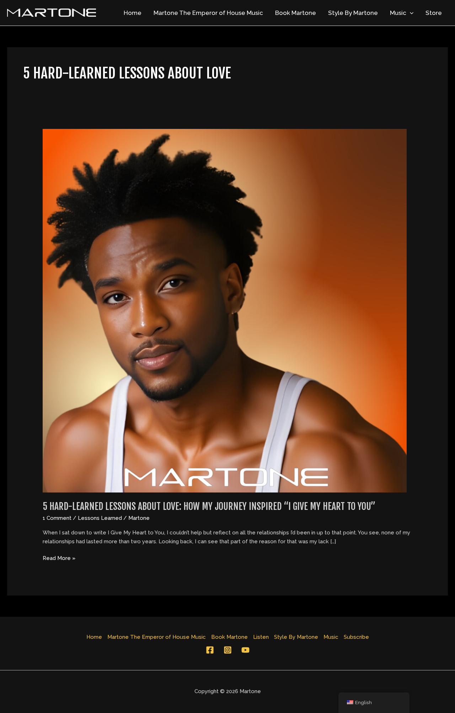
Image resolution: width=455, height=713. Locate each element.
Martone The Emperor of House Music (208, 12)
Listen (261, 637)
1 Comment (57, 518)
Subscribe (356, 637)
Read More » (59, 557)
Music (398, 12)
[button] (409, 12)
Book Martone (295, 12)
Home (132, 12)
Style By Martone (353, 12)
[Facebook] (210, 650)
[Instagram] (228, 650)
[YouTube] (245, 650)
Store (433, 12)
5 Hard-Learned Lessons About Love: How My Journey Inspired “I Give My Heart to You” (209, 506)
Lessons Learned (100, 518)
